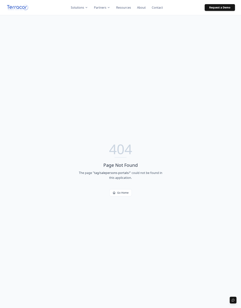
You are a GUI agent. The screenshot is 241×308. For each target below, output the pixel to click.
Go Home (123, 192)
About (141, 7)
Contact (157, 7)
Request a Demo (219, 7)
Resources (123, 7)
